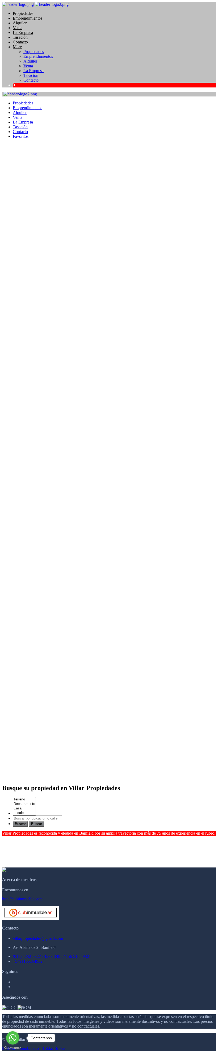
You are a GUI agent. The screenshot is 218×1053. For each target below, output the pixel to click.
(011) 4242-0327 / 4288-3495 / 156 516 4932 (51, 956)
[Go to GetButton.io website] (12, 1047)
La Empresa (23, 32)
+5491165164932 (28, 961)
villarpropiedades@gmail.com (38, 938)
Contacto (20, 42)
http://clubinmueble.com (22, 899)
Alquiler (20, 23)
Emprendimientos (27, 18)
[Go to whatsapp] (12, 1038)
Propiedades (23, 13)
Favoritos (20, 136)
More (17, 47)
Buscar (20, 824)
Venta (17, 27)
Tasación (20, 37)
